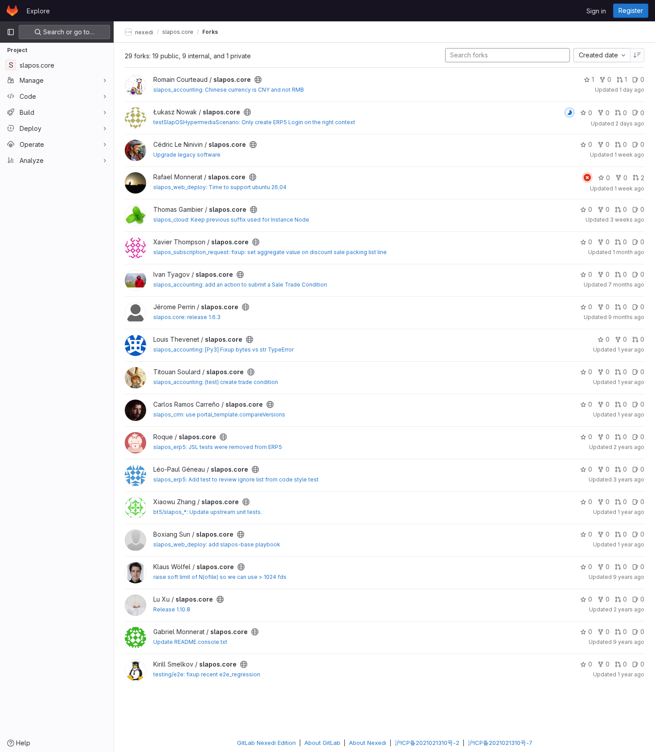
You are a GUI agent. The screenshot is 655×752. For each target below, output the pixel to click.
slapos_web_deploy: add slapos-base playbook (216, 544)
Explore (38, 11)
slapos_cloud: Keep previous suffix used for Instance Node (231, 219)
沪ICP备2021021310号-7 (500, 742)
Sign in (596, 11)
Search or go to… (67, 32)
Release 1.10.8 (171, 609)
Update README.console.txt (190, 642)
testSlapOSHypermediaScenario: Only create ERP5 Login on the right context (254, 122)
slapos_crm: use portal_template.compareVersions (219, 414)
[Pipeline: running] (569, 112)
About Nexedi (367, 742)
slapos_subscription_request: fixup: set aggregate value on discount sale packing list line (270, 252)
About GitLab (322, 742)
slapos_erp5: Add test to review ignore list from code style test (236, 479)
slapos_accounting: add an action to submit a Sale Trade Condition (240, 284)
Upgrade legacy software (187, 154)
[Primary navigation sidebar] (11, 32)
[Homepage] (12, 11)
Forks (210, 31)
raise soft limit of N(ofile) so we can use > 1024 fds (220, 577)
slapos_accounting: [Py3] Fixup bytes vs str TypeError (223, 349)
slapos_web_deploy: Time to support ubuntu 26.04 (220, 187)
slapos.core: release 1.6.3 (187, 317)
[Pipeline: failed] (587, 177)
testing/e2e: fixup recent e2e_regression (206, 674)
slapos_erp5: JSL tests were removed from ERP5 (217, 447)
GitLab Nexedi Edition (266, 742)
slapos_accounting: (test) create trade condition (215, 382)
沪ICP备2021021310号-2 (427, 742)
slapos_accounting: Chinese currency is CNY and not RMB (228, 89)
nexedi (143, 31)
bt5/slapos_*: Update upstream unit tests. (207, 512)
